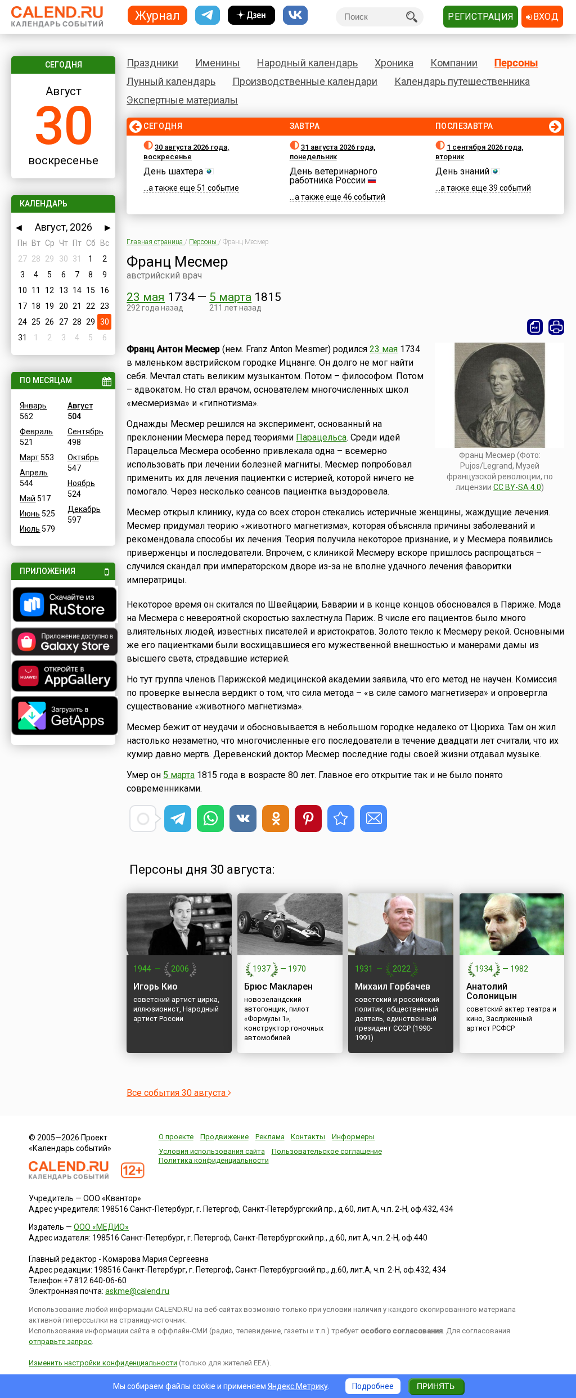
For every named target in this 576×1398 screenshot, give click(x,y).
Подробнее (373, 1386)
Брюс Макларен (278, 986)
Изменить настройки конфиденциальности (103, 1363)
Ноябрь (81, 483)
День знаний (462, 171)
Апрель (34, 472)
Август (80, 405)
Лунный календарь (171, 81)
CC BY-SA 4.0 (517, 487)
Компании (454, 63)
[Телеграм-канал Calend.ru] (207, 15)
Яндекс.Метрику (298, 1386)
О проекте (176, 1136)
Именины (217, 63)
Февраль (36, 431)
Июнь (30, 513)
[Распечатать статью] (556, 327)
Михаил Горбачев (392, 986)
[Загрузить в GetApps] (63, 717)
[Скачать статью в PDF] (535, 327)
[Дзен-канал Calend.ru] (251, 15)
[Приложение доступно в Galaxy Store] (63, 643)
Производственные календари (304, 81)
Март (29, 457)
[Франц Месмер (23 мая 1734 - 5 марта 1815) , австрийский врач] (340, 818)
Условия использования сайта (212, 1151)
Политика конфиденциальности (214, 1160)
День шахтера (173, 171)
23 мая (146, 297)
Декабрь (84, 509)
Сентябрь (86, 431)
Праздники (152, 63)
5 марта (230, 297)
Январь (33, 405)
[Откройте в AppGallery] (63, 677)
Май (27, 498)
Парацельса (321, 437)
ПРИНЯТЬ (435, 1386)
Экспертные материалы (182, 100)
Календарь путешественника (462, 81)
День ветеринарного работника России (333, 176)
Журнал (157, 15)
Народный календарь (307, 63)
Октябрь (83, 457)
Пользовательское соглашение (327, 1151)
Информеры (353, 1136)
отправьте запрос (60, 1341)
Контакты (308, 1136)
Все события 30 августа (177, 1092)
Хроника (394, 63)
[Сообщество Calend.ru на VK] (295, 15)
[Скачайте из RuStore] (63, 606)
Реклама (270, 1136)
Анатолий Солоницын (491, 991)
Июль (30, 528)
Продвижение (224, 1136)
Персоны (516, 63)
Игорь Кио (155, 986)
